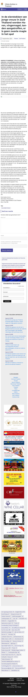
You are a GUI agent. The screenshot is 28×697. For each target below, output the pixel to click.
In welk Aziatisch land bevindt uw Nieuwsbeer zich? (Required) (11, 242)
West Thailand (15, 393)
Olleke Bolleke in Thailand (11, 5)
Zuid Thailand (22, 38)
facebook (15, 692)
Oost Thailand (15, 385)
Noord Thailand (16, 382)
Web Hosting (10, 687)
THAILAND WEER (14, 603)
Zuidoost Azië (15, 397)
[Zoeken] (25, 9)
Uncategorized (16, 390)
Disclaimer (11, 680)
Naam (2, 235)
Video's (16, 392)
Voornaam (5, 292)
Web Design (18, 687)
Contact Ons (20, 680)
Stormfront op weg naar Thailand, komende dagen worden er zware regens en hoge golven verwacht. (14, 321)
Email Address (6, 287)
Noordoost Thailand (16, 384)
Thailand (16, 38)
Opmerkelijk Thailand (5, 208)
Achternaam (5, 296)
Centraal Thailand (15, 379)
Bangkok (16, 377)
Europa (16, 380)
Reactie (3, 217)
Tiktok (15, 389)
